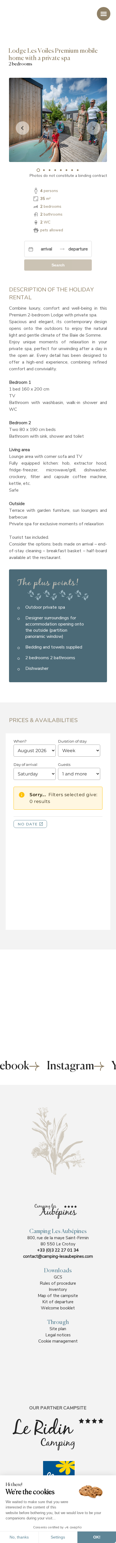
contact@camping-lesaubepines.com (58, 1256)
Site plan (58, 1329)
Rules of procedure (58, 1283)
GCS (58, 1277)
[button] (38, 170)
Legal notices (58, 1335)
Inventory (58, 1289)
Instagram (70, 1066)
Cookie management (58, 1341)
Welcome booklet (58, 1308)
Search (58, 265)
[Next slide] (93, 128)
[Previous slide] (22, 128)
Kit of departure (57, 1302)
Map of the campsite (58, 1295)
